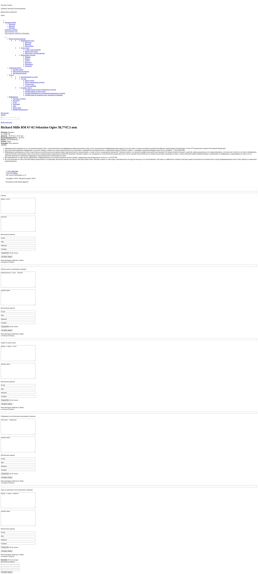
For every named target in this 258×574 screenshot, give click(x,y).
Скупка (23, 79)
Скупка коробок (30, 86)
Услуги (11, 75)
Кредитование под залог (29, 77)
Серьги (27, 60)
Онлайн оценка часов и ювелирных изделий (40, 89)
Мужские (12, 24)
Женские (12, 26)
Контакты (16, 100)
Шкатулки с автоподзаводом (35, 53)
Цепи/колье (29, 64)
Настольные (29, 46)
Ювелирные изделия (28, 55)
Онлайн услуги (26, 88)
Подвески (28, 66)
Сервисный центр (15, 68)
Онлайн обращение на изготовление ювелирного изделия (45, 93)
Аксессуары (25, 48)
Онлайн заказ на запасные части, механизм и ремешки (44, 95)
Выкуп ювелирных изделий (34, 82)
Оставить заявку (7, 572)
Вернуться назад (6, 122)
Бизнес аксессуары (31, 51)
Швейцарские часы (27, 40)
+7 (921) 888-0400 (12, 171)
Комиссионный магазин (17, 39)
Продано (12, 28)
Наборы (27, 57)
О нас (15, 102)
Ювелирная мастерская (21, 71)
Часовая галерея (10, 22)
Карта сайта (17, 108)
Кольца (27, 59)
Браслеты (28, 62)
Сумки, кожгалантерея (33, 50)
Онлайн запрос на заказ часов (35, 91)
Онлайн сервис (18, 69)
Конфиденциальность (20, 109)
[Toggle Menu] (5, 37)
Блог (14, 106)
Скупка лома (29, 84)
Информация (13, 97)
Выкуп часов (29, 80)
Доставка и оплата (19, 99)
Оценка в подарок (11, 30)
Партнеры (16, 104)
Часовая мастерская (19, 73)
